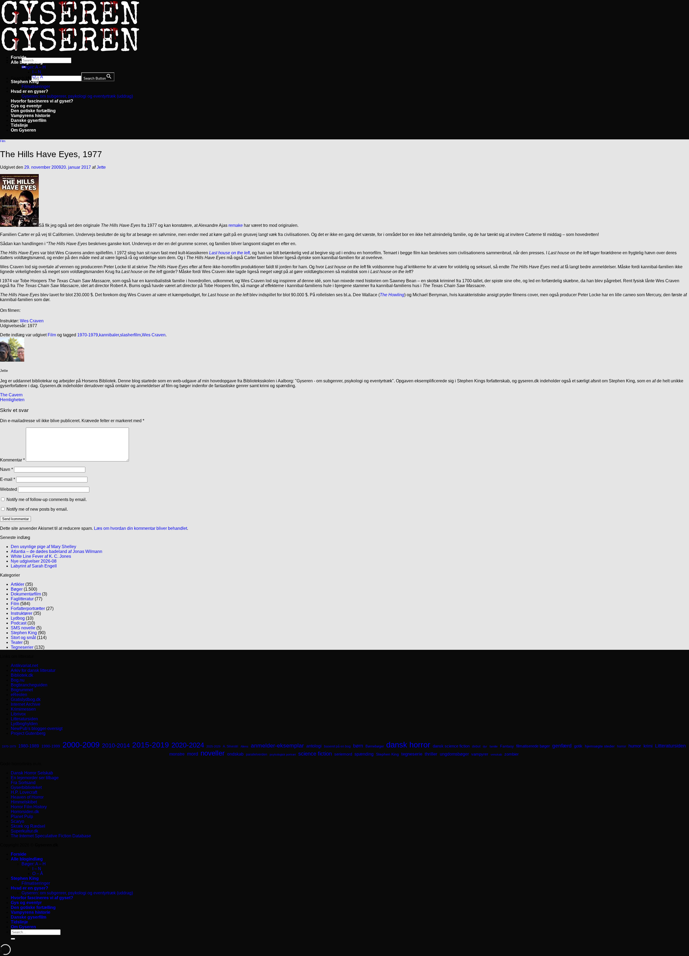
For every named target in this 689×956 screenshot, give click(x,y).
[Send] (13, 939)
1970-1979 (87, 335)
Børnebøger (374, 746)
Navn (6, 469)
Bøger (17, 589)
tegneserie (411, 754)
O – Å (37, 77)
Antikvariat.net (24, 665)
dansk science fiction (451, 746)
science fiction (315, 754)
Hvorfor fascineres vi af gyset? (42, 101)
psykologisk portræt (283, 754)
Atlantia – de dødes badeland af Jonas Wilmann (56, 551)
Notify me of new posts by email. (37, 509)
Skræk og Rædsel (28, 826)
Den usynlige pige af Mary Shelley (43, 546)
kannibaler (109, 335)
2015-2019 (150, 744)
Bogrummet (22, 689)
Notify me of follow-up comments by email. (46, 499)
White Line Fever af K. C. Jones (41, 556)
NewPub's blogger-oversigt (36, 728)
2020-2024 (187, 745)
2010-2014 (116, 745)
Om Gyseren (23, 130)
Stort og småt (23, 637)
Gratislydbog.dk (26, 699)
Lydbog (18, 618)
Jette (101, 167)
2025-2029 (213, 746)
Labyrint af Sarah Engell (34, 566)
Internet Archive (25, 704)
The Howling (392, 294)
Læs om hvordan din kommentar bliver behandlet (140, 528)
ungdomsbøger (454, 754)
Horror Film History (29, 807)
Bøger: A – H (34, 67)
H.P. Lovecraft (24, 792)
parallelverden (256, 754)
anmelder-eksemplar (277, 745)
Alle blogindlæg (27, 62)
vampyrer (479, 754)
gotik (578, 746)
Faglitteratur (22, 599)
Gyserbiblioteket (26, 787)
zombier (511, 754)
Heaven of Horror (27, 797)
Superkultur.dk (24, 831)
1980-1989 (28, 745)
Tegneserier (22, 647)
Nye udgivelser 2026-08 (34, 561)
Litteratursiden (24, 719)
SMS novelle (23, 628)
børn (358, 746)
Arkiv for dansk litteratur (33, 670)
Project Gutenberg (28, 733)
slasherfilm (130, 335)
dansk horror (408, 744)
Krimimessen (23, 709)
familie (494, 746)
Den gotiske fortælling (33, 110)
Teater (17, 642)
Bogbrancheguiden (29, 685)
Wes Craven (32, 321)
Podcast (18, 623)
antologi (314, 745)
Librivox (18, 714)
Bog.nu (17, 680)
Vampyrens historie (30, 115)
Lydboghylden (24, 723)
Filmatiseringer (36, 86)
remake (236, 225)
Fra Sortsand (23, 782)
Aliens (244, 746)
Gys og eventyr (26, 106)
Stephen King (25, 81)
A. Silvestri (230, 746)
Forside (18, 57)
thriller (431, 754)
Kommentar (12, 460)
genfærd (562, 746)
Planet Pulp (22, 816)
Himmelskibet (24, 802)
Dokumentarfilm (26, 594)
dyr (485, 746)
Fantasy (507, 746)
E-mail (7, 479)
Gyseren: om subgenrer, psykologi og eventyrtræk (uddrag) (77, 96)
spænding (364, 754)
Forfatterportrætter (28, 608)
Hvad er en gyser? (29, 91)
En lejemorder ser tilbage (35, 777)
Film (2, 141)
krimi (648, 746)
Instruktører (21, 613)
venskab (496, 754)
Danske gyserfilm (28, 120)
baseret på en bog (337, 746)
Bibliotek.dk (22, 675)
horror (621, 746)
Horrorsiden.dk (25, 811)
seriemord (343, 754)
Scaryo (17, 821)
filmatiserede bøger (533, 746)
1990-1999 (50, 746)
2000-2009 (81, 744)
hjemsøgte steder (600, 746)
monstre (177, 754)
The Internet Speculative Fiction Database (51, 836)
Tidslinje (19, 125)
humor (634, 746)
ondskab (235, 754)
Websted (8, 489)
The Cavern (11, 395)
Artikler (17, 584)
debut (476, 746)
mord (192, 754)
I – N (36, 72)
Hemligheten (12, 399)
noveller (213, 753)
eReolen (19, 694)
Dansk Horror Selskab (32, 773)
